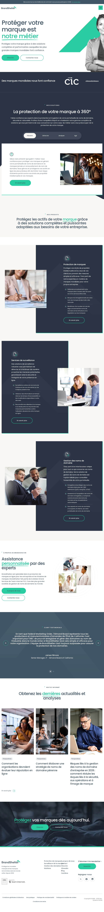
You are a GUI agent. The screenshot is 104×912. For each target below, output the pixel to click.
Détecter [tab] (45, 136)
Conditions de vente (39, 901)
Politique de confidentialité (45, 897)
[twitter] (80, 879)
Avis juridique (30, 897)
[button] (101, 8)
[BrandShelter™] (8, 7)
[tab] (50, 671)
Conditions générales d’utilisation (13, 897)
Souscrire (87, 866)
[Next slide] (98, 643)
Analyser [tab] (62, 136)
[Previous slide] (5, 643)
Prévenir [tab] (30, 136)
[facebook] (86, 879)
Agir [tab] (75, 136)
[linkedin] (92, 879)
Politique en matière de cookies (66, 897)
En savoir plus (76, 2)
